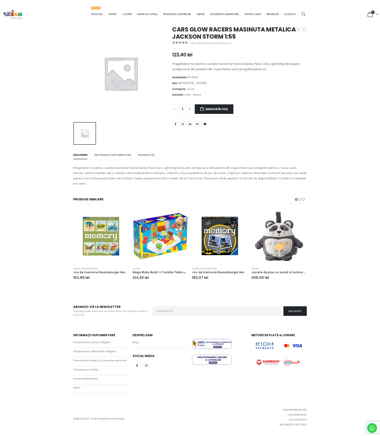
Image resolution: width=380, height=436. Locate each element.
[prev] (298, 29)
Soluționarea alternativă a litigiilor (94, 351)
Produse (97, 12)
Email (205, 124)
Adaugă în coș (216, 109)
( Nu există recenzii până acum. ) (211, 43)
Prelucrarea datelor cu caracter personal (100, 360)
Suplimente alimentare (224, 14)
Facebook (175, 124)
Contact (290, 14)
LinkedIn (190, 124)
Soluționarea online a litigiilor (91, 342)
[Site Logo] (13, 14)
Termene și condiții (85, 369)
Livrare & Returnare (85, 379)
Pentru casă (252, 14)
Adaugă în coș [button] (121, 215)
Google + (197, 124)
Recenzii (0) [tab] (146, 155)
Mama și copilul (147, 14)
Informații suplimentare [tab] (112, 155)
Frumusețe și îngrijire (177, 14)
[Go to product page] (100, 236)
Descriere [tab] (80, 155)
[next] (304, 29)
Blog (135, 342)
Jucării (127, 14)
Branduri (273, 14)
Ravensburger (90, 268)
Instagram (146, 365)
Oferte (112, 14)
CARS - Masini (192, 94)
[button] (303, 14)
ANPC (76, 388)
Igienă (200, 14)
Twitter (183, 124)
